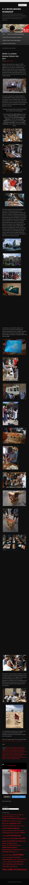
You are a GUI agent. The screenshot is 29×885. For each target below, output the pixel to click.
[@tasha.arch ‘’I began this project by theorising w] (14, 781)
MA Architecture (19, 841)
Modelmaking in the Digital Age (11, 849)
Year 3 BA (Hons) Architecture (12, 864)
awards (4, 821)
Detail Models (20, 830)
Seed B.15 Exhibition (15, 857)
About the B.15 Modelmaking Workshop (15, 34)
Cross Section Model (10, 828)
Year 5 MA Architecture (9, 866)
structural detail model (22, 859)
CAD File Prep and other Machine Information (12, 37)
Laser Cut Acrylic (8, 838)
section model (5, 857)
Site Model (14, 859)
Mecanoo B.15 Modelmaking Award (11, 845)
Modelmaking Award (9, 847)
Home (4, 34)
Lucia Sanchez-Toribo (18, 754)
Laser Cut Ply (7, 841)
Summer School (5, 758)
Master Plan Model (7, 843)
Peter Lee (15, 852)
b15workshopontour (13, 750)
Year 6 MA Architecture (14, 869)
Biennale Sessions (20, 826)
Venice (10, 862)
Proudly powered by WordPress (14, 882)
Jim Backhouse (14, 835)
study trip (24, 757)
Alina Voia (8, 749)
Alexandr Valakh (16, 816)
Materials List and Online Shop (9, 43)
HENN (22, 833)
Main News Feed (10, 747)
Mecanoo (14, 843)
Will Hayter (17, 758)
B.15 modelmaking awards (15, 821)
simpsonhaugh (7, 859)
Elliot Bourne (15, 751)
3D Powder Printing (7, 816)
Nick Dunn (23, 849)
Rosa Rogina (19, 756)
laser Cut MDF (20, 838)
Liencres (19, 753)
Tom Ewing (12, 758)
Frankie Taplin (8, 753)
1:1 (3, 814)
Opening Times (7, 852)
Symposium (5, 861)
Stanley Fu (19, 757)
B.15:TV (18, 823)
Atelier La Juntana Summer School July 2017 (10, 56)
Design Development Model (9, 830)
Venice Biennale (18, 862)
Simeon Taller (10, 757)
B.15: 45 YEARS (8, 823)
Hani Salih (14, 753)
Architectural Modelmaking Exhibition (14, 818)
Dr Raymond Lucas (8, 833)
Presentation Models (7, 855)
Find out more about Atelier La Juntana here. (12, 741)
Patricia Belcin (13, 756)
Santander (4, 757)
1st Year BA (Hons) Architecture (15, 814)
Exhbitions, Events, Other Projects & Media (11, 40)
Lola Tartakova (9, 754)
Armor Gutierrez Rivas (15, 749)
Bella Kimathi (21, 750)
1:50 (5, 814)
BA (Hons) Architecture (9, 826)
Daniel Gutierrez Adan (7, 751)
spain (15, 757)
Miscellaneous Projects (19, 747)
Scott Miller (18, 854)
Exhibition (17, 833)
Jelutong (4, 835)
